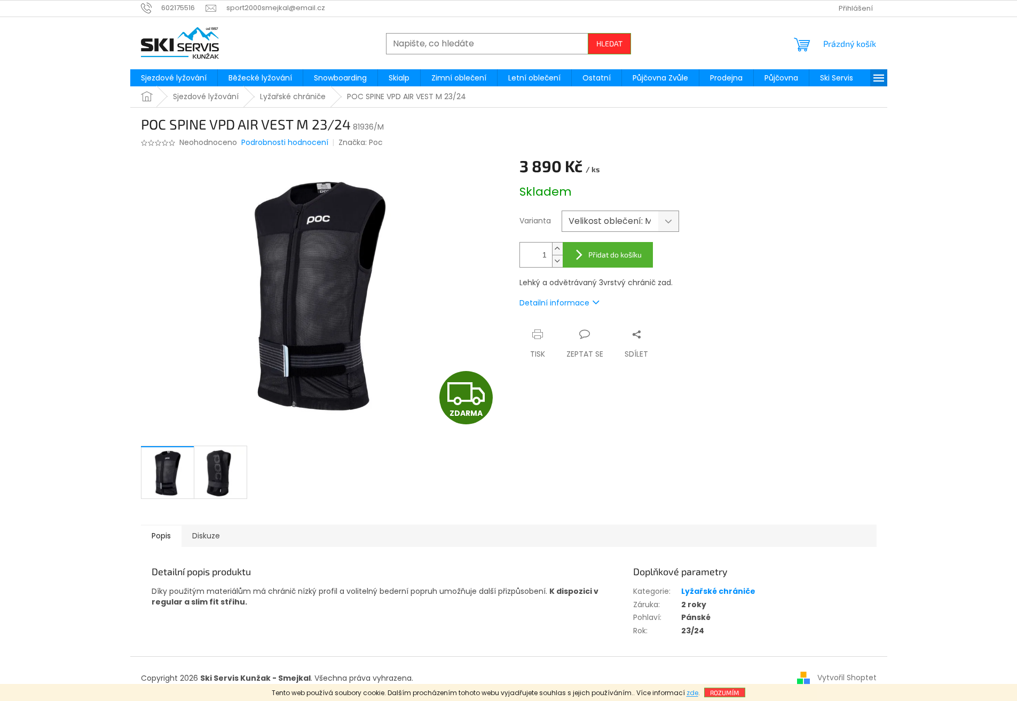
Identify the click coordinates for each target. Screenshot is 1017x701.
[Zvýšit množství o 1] (557, 249)
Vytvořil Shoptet (847, 677)
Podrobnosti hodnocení (284, 143)
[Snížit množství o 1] (557, 261)
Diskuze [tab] (206, 535)
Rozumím (724, 692)
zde (692, 692)
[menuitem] (173, 77)
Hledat (609, 43)
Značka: (360, 142)
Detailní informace (554, 302)
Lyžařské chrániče (718, 591)
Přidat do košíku (615, 254)
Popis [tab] (161, 535)
